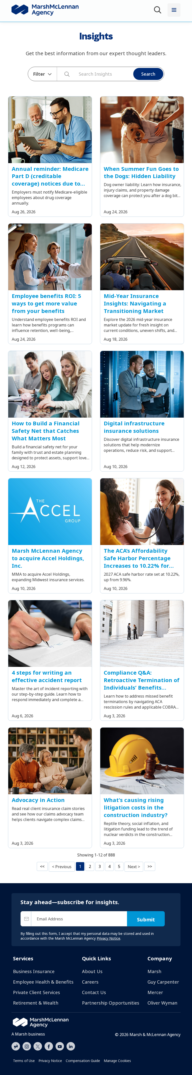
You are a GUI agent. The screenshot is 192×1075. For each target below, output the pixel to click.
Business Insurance (33, 971)
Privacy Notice (50, 1060)
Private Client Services (36, 992)
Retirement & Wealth (35, 1003)
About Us (92, 971)
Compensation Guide (83, 1060)
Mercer (155, 992)
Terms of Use (24, 1060)
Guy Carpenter (163, 982)
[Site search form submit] (64, 73)
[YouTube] (60, 1046)
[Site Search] (158, 10)
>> (150, 866)
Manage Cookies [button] (117, 1060)
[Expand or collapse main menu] (174, 10)
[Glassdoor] (16, 1046)
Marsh (154, 971)
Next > (134, 866)
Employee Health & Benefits (43, 982)
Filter (39, 74)
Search (148, 74)
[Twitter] (38, 1046)
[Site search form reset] (76, 73)
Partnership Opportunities (110, 1003)
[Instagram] (26, 1046)
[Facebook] (48, 1046)
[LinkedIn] (70, 1046)
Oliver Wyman (162, 1003)
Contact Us (94, 992)
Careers (90, 982)
